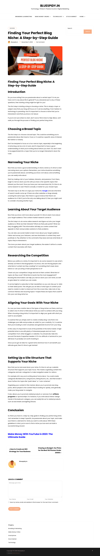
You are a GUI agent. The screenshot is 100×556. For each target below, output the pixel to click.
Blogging (12, 28)
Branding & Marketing (23, 16)
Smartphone (12, 535)
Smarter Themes (15, 553)
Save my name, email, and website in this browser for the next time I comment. (34, 502)
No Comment (40, 42)
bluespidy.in (14, 42)
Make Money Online (42, 16)
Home (82, 16)
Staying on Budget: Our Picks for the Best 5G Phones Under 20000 (49, 450)
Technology (57, 16)
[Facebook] (92, 550)
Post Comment (14, 509)
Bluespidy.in (50, 6)
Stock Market (71, 16)
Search (70, 28)
